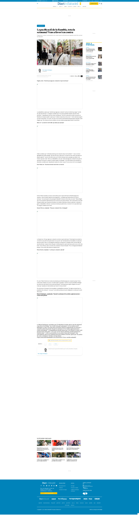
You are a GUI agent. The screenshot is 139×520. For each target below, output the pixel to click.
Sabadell (55, 6)
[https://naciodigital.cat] (54, 499)
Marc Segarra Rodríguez (42, 353)
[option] (60, 53)
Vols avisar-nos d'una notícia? (73, 0)
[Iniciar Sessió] (101, 3)
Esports (74, 6)
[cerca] (99, 3)
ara (50, 343)
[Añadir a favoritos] (82, 76)
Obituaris (84, 6)
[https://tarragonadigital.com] (75, 499)
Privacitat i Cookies (74, 487)
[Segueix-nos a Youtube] (56, 486)
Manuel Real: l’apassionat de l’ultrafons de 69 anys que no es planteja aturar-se (43, 449)
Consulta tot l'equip (63, 489)
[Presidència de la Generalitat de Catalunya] (88, 486)
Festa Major (88, 62)
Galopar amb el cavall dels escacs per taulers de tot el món (58, 460)
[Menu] (37, 3)
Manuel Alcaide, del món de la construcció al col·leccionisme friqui (91, 57)
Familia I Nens (97, 0)
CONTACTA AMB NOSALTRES (48, 493)
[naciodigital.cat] (67, 505)
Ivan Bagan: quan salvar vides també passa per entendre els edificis (57, 449)
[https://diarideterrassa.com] (62, 499)
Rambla (56, 343)
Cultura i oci (70, 6)
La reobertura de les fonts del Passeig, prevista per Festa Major (91, 78)
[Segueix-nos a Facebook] (41, 486)
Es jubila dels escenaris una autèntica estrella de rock (72, 460)
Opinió (79, 6)
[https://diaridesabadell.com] (44, 499)
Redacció (87, 73)
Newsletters (94, 3)
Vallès (61, 6)
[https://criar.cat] (97, 499)
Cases (92, 0)
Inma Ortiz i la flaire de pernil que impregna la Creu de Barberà (73, 449)
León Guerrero (88, 59)
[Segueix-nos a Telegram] (51, 486)
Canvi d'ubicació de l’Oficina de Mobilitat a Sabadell (90, 70)
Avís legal (72, 485)
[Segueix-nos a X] (44, 486)
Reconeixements (62, 485)
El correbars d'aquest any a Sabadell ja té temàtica (91, 64)
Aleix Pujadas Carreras (89, 80)
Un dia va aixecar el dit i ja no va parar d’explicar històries (43, 460)
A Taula (89, 0)
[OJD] (85, 493)
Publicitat (61, 487)
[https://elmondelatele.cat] (87, 499)
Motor (101, 0)
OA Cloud (100, 509)
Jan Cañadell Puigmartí (89, 52)
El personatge (88, 55)
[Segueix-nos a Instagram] (46, 486)
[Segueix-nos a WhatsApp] (49, 486)
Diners (65, 6)
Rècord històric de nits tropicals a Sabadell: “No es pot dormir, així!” (90, 50)
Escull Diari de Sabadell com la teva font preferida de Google (60, 340)
